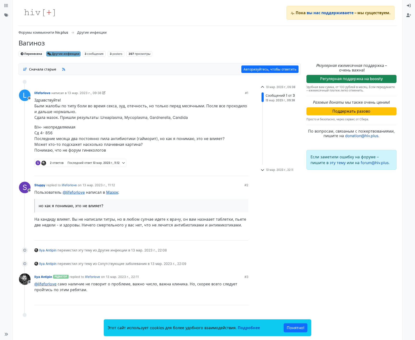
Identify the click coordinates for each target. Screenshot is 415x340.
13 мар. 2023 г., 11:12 (99, 185)
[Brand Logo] (39, 13)
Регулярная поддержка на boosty (351, 78)
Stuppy (39, 185)
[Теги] (6, 15)
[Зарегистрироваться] (408, 15)
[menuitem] (408, 6)
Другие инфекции (65, 54)
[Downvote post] (235, 170)
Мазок (112, 192)
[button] (6, 334)
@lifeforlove (74, 192)
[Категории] (6, 6)
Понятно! (295, 327)
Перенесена (33, 54)
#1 (246, 93)
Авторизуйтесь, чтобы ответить (270, 69)
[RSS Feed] (63, 69)
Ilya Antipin (47, 250)
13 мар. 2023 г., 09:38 (84, 93)
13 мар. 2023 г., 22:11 (122, 277)
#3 (246, 277)
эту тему (338, 162)
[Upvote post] (219, 170)
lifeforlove (42, 93)
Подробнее (249, 327)
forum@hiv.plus (375, 162)
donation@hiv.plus (361, 135)
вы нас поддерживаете (330, 12)
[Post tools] (244, 170)
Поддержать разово (351, 111)
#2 (246, 185)
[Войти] (408, 6)
